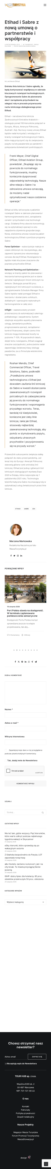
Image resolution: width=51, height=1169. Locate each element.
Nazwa (9, 709)
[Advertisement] (25, 938)
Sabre (26, 509)
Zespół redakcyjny (25, 1117)
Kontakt (25, 1106)
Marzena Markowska (27, 46)
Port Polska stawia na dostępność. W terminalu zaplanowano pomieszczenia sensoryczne (25, 613)
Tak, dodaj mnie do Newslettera (22, 760)
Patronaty (25, 1110)
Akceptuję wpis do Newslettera (22, 1063)
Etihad (18, 509)
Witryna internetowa (14, 736)
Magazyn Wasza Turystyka (25, 1132)
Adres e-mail (11, 723)
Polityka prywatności (25, 1113)
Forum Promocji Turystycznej (25, 1135)
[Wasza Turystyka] (15, 5)
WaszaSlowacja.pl (25, 1139)
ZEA (33, 509)
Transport (29, 44)
